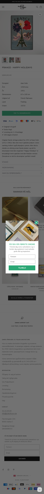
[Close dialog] (36, 222)
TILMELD (22, 268)
